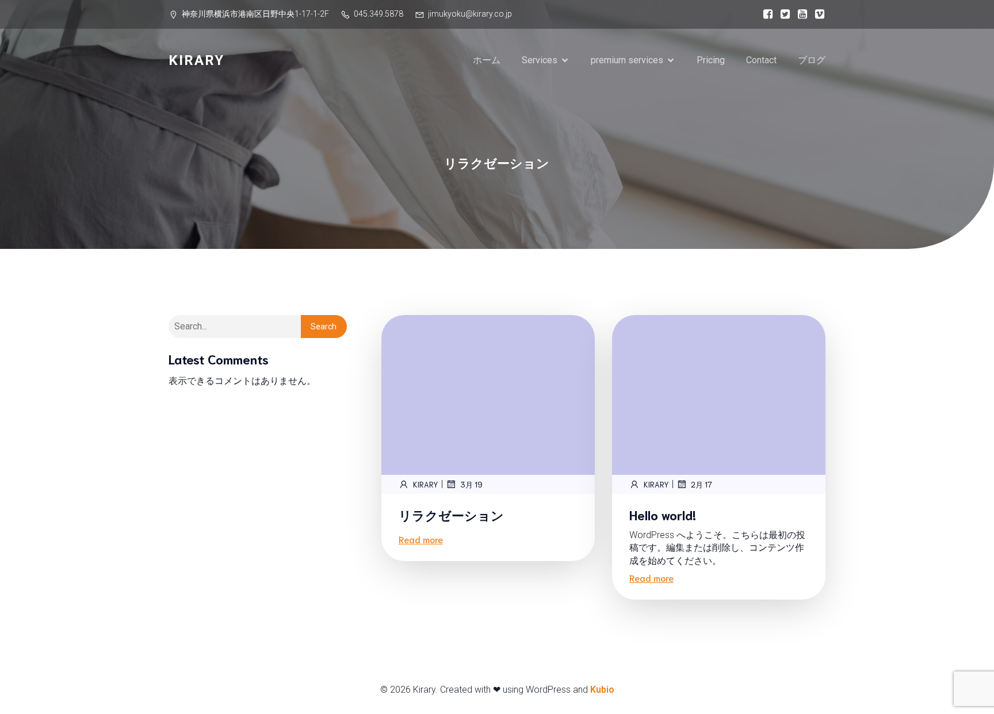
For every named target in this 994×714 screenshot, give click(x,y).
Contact (761, 60)
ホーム (486, 60)
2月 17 (701, 484)
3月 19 (471, 484)
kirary (425, 484)
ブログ (811, 60)
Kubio (602, 689)
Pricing (711, 60)
